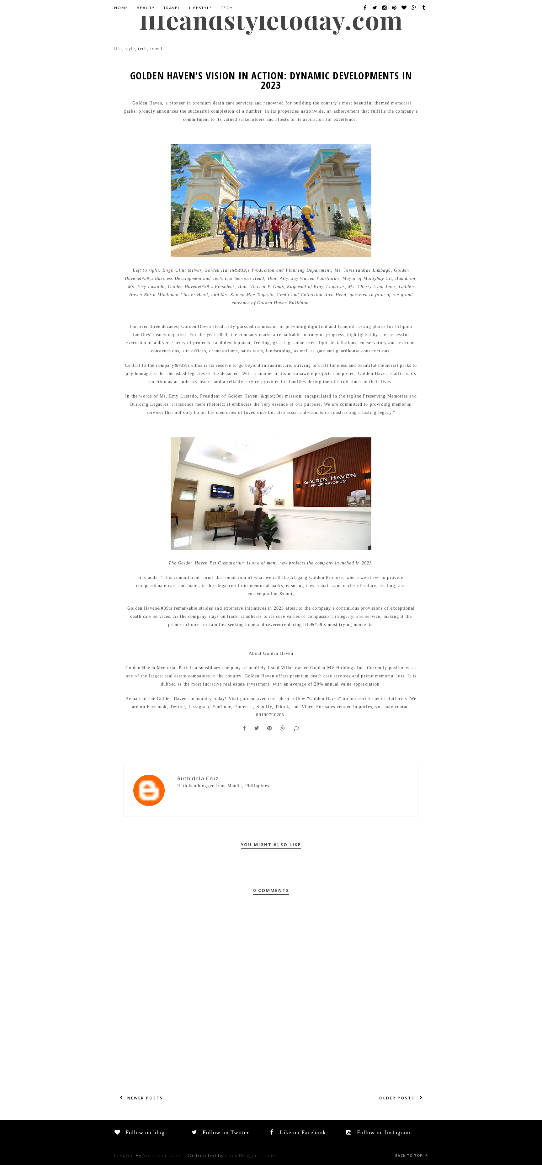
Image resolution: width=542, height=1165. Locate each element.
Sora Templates (162, 1155)
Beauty (146, 7)
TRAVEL (171, 7)
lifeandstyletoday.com (271, 19)
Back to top (409, 1155)
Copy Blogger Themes (252, 1155)
